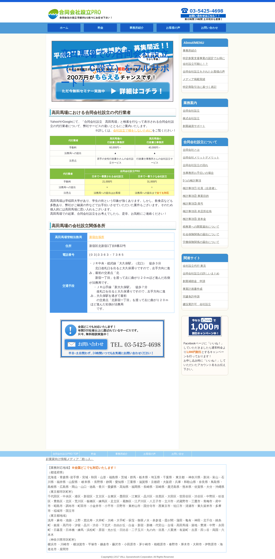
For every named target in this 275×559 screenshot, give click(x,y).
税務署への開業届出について (201, 226)
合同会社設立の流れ (195, 165)
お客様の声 (173, 27)
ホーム (64, 27)
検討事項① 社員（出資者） (200, 188)
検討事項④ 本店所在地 (197, 211)
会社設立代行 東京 (194, 265)
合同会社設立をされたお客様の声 (204, 71)
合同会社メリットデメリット (201, 157)
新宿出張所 (96, 237)
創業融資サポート (194, 126)
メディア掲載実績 (194, 79)
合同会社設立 (191, 110)
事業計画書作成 (192, 288)
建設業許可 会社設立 (197, 304)
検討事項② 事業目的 (196, 195)
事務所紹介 (137, 27)
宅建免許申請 (191, 296)
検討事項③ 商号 (193, 203)
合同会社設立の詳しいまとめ (201, 273)
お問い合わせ (209, 27)
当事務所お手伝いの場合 (198, 172)
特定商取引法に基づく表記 (199, 86)
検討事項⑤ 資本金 (194, 218)
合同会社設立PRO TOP (65, 453)
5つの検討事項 (192, 180)
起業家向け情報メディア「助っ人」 (70, 459)
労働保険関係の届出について (201, 242)
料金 (100, 27)
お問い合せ (178, 453)
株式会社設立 (191, 118)
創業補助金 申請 (194, 281)
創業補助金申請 (197, 46)
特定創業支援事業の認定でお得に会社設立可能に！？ (204, 61)
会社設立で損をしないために (132, 130)
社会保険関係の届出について (201, 234)
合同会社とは (191, 149)
